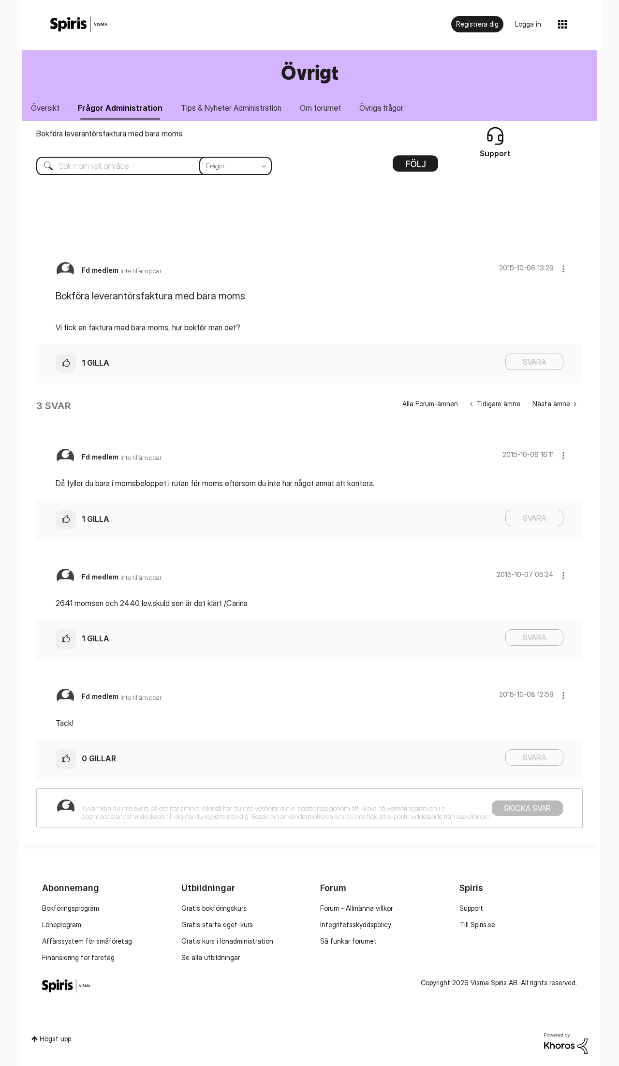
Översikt (45, 108)
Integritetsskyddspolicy (355, 924)
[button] (563, 268)
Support (471, 908)
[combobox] (146, 166)
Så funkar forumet (348, 941)
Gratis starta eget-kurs (217, 924)
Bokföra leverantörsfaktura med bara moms (109, 133)
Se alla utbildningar (210, 957)
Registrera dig (477, 24)
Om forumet (320, 108)
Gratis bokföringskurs (214, 908)
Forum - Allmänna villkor (356, 908)
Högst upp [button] (55, 1039)
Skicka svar (527, 808)
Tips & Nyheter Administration (231, 108)
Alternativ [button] (415, 167)
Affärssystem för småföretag (87, 941)
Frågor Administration (120, 108)
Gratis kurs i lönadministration (227, 941)
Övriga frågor (381, 108)
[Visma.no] (78, 24)
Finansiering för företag (78, 957)
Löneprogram (61, 924)
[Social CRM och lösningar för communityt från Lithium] (566, 1042)
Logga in (528, 24)
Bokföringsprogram (70, 908)
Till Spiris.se (477, 924)
